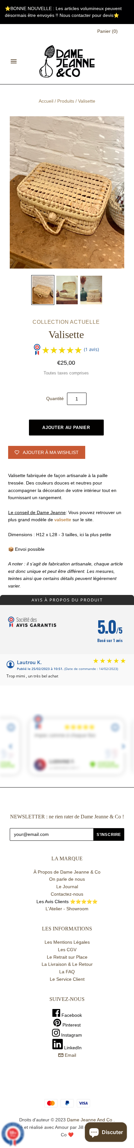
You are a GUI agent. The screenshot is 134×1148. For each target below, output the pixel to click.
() (107, 31)
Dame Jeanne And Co (89, 1119)
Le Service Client (67, 979)
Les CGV (67, 949)
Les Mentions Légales (67, 942)
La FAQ (67, 971)
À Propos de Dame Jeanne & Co (67, 872)
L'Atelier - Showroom (67, 908)
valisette (62, 519)
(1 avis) (91, 349)
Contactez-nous (67, 894)
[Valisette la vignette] (42, 290)
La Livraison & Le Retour (67, 964)
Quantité (55, 398)
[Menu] (14, 61)
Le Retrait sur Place (67, 957)
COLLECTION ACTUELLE (66, 322)
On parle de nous (67, 879)
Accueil (46, 101)
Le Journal (67, 886)
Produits (65, 101)
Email (69, 1055)
